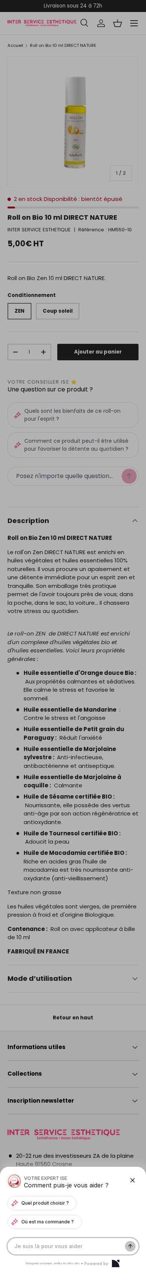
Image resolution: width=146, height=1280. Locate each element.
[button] (73, 640)
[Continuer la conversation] (130, 1246)
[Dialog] (115, 1263)
